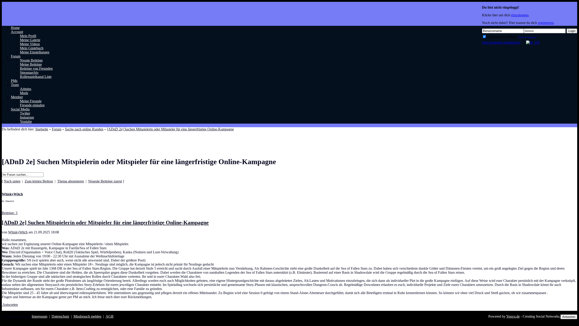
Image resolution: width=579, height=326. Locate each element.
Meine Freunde (31, 101)
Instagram (27, 117)
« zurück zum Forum (17, 316)
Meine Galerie (30, 40)
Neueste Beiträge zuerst (105, 181)
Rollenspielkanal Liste (36, 77)
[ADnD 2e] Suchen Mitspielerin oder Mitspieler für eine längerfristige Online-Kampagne (170, 129)
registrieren (546, 23)
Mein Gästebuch (31, 48)
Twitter (25, 113)
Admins (25, 89)
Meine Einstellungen (34, 52)
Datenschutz (60, 316)
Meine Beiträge (31, 64)
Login (571, 31)
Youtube (26, 121)
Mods (24, 93)
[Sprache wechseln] (530, 42)
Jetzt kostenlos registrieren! (501, 42)
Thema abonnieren (70, 181)
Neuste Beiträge (31, 60)
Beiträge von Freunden (36, 68)
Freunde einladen (32, 105)
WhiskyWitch (18, 232)
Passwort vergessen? (527, 37)
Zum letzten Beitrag (39, 181)
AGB (110, 316)
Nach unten (12, 181)
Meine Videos (30, 44)
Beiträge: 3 (9, 213)
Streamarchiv (29, 72)
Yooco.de (513, 316)
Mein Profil (28, 36)
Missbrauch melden (87, 316)
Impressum (39, 316)
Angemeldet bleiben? (501, 37)
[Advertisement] (84, 139)
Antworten (10, 305)
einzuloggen (520, 15)
